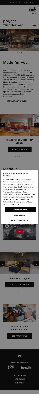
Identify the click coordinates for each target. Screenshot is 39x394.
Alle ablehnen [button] (20, 215)
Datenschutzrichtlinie (11, 204)
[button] (19, 220)
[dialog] (19, 197)
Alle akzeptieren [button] (20, 209)
